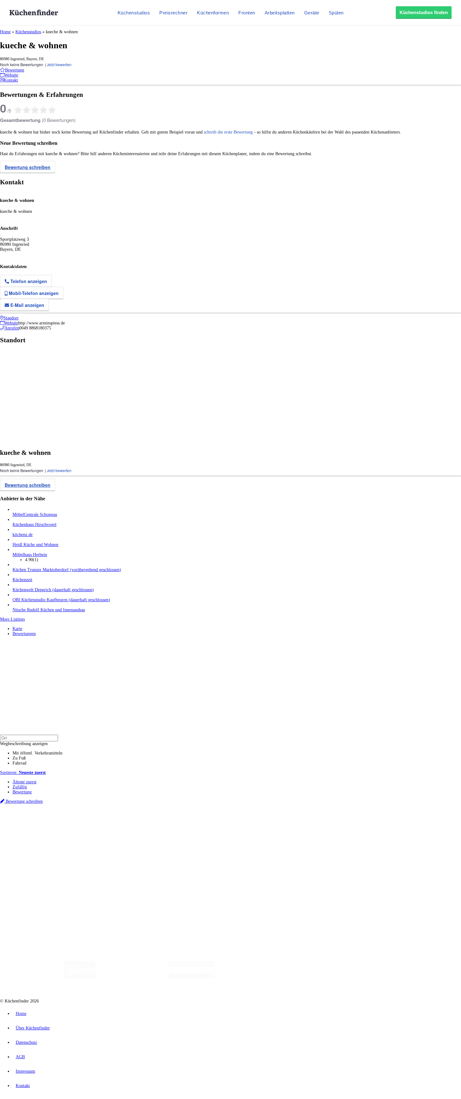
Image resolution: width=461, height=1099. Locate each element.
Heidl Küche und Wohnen (35, 544)
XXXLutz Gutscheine (73, 828)
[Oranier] (253, 977)
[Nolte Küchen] (304, 977)
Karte (17, 628)
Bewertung (22, 792)
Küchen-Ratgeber (28, 849)
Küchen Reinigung (29, 844)
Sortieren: (23, 772)
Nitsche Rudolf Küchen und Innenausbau (49, 609)
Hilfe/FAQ (22, 859)
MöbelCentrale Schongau (35, 514)
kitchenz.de (23, 534)
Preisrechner (173, 12)
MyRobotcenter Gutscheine (194, 828)
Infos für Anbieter (29, 875)
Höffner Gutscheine (231, 828)
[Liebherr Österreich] (191, 977)
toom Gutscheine (133, 828)
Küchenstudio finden (31, 812)
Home (5, 31)
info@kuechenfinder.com (113, 902)
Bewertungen (24, 633)
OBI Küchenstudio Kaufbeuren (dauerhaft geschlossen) (61, 599)
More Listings (12, 619)
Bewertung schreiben (27, 167)
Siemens (207, 823)
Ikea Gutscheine (43, 828)
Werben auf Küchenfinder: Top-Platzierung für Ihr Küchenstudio (70, 880)
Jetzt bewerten (59, 64)
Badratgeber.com (27, 864)
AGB (20, 1056)
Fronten (246, 12)
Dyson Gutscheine (105, 828)
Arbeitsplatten (280, 12)
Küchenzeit (22, 579)
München (71, 823)
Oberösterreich (108, 823)
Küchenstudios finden (424, 12)
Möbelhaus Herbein (30, 554)
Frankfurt (156, 823)
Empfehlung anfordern (33, 817)
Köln (169, 823)
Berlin (41, 823)
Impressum (25, 1071)
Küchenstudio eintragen (33, 885)
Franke (194, 823)
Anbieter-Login (30, 890)
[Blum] (79, 977)
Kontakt (23, 1085)
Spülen (336, 12)
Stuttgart (181, 823)
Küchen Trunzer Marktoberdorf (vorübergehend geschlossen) (67, 569)
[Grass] (132, 977)
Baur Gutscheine (160, 828)
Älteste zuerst (24, 782)
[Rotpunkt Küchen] (340, 977)
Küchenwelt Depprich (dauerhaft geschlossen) (53, 589)
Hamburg (55, 823)
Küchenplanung (26, 839)
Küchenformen (213, 12)
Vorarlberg (87, 823)
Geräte (311, 12)
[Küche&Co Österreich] (386, 977)
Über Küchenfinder (30, 854)
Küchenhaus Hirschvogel (34, 524)
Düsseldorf (139, 823)
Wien (125, 823)
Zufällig (20, 787)
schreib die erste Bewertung (228, 132)
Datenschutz (26, 1042)
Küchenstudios (134, 12)
